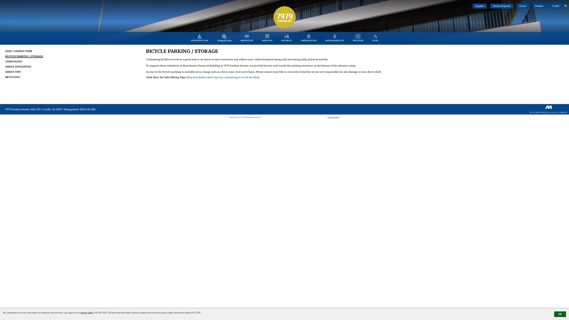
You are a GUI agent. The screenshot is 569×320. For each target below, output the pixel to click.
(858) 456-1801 (88, 109)
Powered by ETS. (235, 117)
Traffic (556, 6)
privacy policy (87, 312)
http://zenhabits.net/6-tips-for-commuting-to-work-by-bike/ (222, 77)
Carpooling (13, 61)
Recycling (12, 77)
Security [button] (286, 40)
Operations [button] (224, 40)
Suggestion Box (333, 117)
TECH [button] (375, 40)
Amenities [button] (246, 40)
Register (479, 6)
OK (560, 314)
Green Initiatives (18, 66)
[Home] (284, 17)
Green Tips (13, 71)
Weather (539, 6)
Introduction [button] (199, 40)
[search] (566, 5)
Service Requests (501, 6)
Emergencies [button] (309, 40)
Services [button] (267, 40)
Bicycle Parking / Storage (24, 56)
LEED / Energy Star (18, 51)
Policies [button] (358, 40)
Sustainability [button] (335, 40)
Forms (522, 6)
